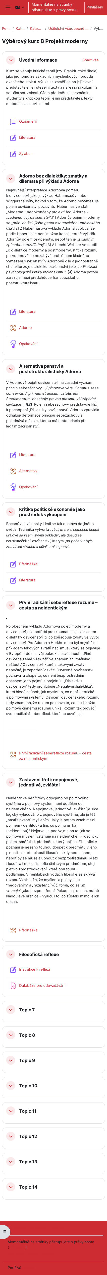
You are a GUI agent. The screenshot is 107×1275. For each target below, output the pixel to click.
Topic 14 (28, 1187)
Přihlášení (95, 7)
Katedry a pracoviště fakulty (20, 28)
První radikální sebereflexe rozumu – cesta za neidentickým (58, 605)
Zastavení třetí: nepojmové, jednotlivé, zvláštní (48, 782)
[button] (19, 7)
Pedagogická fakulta (6, 28)
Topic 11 (28, 1111)
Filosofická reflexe (39, 954)
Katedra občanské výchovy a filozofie (36, 28)
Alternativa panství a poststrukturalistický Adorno (50, 368)
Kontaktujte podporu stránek (38, 1228)
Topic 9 (27, 1060)
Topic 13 (28, 1161)
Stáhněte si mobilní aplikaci (31, 1253)
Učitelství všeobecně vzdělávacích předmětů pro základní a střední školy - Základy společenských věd (68, 28)
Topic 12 (28, 1136)
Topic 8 (27, 1035)
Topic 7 (27, 1009)
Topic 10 (28, 1085)
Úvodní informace (38, 60)
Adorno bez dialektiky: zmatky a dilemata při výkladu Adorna (53, 178)
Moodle (28, 1268)
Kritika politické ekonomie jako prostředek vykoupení (52, 512)
